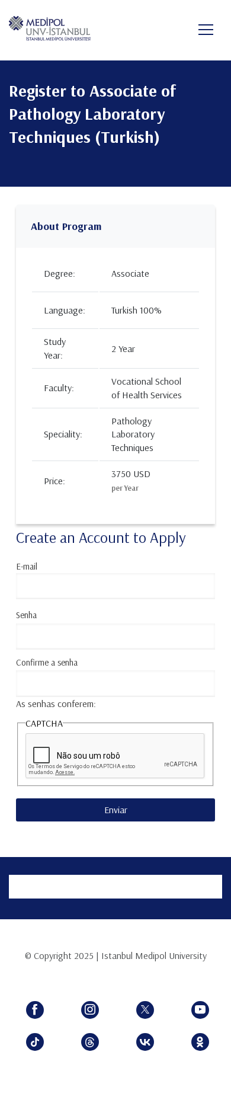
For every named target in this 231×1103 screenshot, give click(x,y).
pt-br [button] (160, 30)
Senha (26, 615)
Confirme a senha (47, 662)
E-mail (26, 566)
